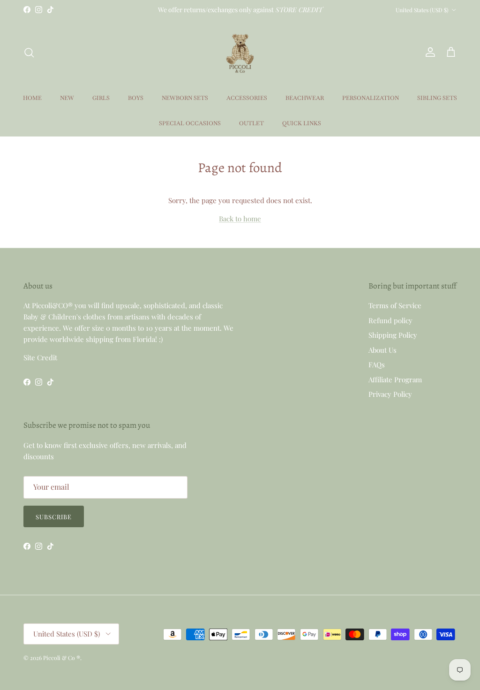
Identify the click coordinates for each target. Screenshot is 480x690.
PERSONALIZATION (370, 98)
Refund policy (390, 320)
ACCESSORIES (246, 98)
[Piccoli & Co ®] (240, 52)
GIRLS (101, 98)
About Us (382, 350)
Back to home (240, 218)
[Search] (29, 52)
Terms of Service (394, 305)
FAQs (376, 364)
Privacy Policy (390, 394)
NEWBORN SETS (185, 98)
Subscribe (54, 517)
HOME (32, 98)
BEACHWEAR (304, 98)
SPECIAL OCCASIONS (190, 123)
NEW (67, 98)
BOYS (135, 98)
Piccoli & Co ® (61, 657)
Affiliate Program (395, 379)
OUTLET (251, 123)
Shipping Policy (392, 335)
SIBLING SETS (437, 98)
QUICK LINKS (301, 123)
